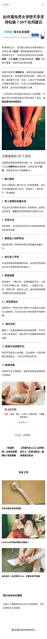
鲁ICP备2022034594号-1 (23, 629)
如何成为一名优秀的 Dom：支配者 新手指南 (21, 576)
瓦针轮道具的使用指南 (11, 508)
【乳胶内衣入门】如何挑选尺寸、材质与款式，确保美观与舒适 (32, 452)
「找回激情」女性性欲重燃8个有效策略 (9, 452)
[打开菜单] (42, 5)
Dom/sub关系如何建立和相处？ (15, 542)
